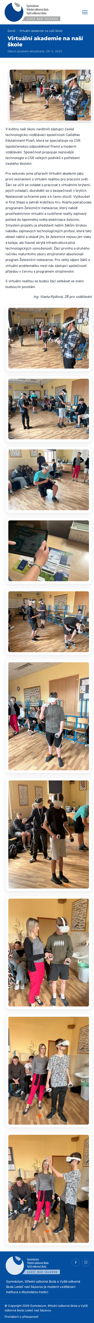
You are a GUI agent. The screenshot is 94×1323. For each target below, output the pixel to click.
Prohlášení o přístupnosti (21, 1316)
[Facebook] (76, 1262)
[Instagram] (86, 1262)
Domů (12, 31)
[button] (48, 338)
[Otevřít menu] (84, 12)
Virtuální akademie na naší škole (41, 31)
